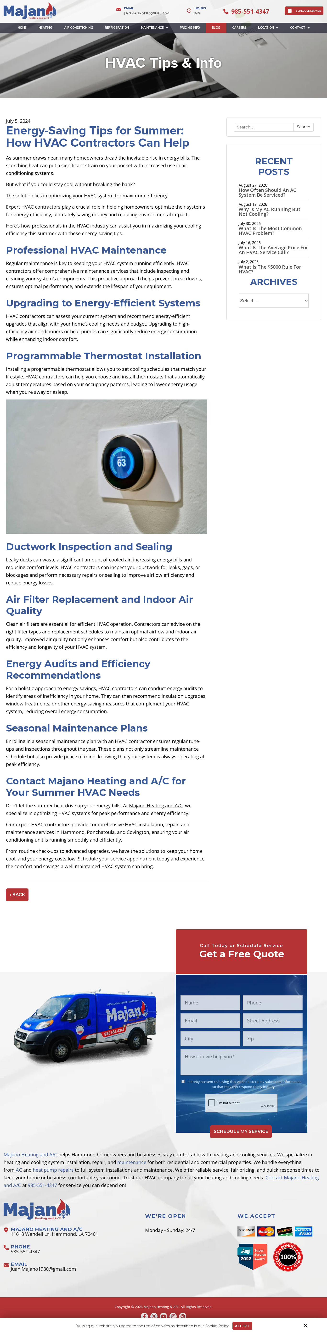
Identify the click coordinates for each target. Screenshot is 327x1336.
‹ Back (17, 894)
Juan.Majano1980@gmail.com (146, 13)
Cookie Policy (217, 1326)
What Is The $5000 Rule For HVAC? (270, 269)
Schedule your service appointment (117, 858)
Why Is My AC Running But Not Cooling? (269, 211)
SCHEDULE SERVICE (308, 10)
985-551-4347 (250, 11)
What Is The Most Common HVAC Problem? (270, 231)
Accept (242, 1326)
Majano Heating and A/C (156, 805)
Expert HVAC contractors (33, 207)
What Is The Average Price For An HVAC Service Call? (273, 250)
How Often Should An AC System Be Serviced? (267, 192)
